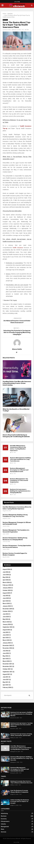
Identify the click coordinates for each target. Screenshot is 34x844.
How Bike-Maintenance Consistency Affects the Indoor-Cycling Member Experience (18, 448)
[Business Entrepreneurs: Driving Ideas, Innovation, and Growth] (5, 736)
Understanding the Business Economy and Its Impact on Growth (19, 801)
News (2, 829)
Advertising (4, 813)
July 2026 (5, 572)
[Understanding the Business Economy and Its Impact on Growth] (5, 802)
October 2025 (7, 590)
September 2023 (7, 627)
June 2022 (6, 653)
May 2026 (5, 577)
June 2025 (6, 598)
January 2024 (7, 624)
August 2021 (6, 674)
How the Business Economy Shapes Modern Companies (19, 791)
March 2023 (6, 640)
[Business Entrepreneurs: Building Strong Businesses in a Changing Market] (5, 714)
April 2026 (6, 580)
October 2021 (7, 669)
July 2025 (5, 595)
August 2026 (6, 569)
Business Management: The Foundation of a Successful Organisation (19, 480)
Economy (4, 818)
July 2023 (5, 632)
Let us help (17, 1)
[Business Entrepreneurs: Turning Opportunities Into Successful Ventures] (5, 725)
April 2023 (6, 637)
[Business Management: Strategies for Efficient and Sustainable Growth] (5, 769)
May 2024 (5, 619)
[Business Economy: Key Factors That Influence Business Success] (5, 783)
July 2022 (5, 650)
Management (5, 826)
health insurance (18, 247)
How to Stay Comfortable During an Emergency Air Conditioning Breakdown (16, 436)
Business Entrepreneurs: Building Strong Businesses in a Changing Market (20, 491)
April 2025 (6, 601)
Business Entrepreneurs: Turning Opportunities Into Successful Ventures (21, 724)
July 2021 (5, 677)
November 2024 (7, 608)
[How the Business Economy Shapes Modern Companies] (5, 792)
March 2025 (6, 603)
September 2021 (7, 671)
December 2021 (7, 664)
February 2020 (7, 687)
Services (3, 832)
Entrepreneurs (5, 821)
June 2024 (6, 616)
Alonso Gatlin (7, 29)
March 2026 (6, 582)
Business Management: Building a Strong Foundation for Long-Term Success (20, 459)
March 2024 (6, 622)
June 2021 (6, 679)
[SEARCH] (29, 695)
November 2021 (7, 666)
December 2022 (7, 645)
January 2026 (7, 587)
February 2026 (7, 585)
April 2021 (6, 685)
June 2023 (6, 635)
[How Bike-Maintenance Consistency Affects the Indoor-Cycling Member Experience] (5, 748)
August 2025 (6, 593)
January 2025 (7, 606)
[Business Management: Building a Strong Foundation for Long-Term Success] (5, 759)
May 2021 (5, 682)
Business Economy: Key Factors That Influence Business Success (21, 782)
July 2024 (5, 614)
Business (5, 19)
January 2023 (7, 643)
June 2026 (6, 574)
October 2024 (7, 611)
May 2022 (5, 656)
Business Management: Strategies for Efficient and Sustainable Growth (19, 470)
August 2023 (6, 629)
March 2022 (6, 661)
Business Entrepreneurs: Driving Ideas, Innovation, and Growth (21, 734)
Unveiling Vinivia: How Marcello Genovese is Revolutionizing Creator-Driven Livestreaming (17, 383)
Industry (3, 824)
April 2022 (6, 658)
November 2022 (7, 648)
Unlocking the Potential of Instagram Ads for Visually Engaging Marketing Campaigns (17, 332)
